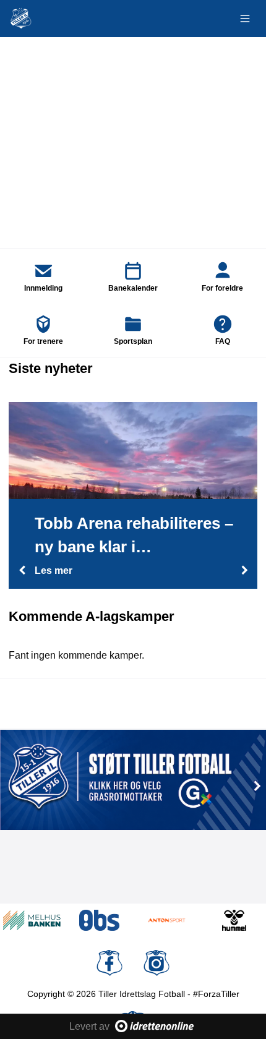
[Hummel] (234, 920)
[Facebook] (109, 963)
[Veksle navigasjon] (245, 18)
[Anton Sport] (167, 920)
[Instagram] (156, 963)
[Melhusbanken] (32, 920)
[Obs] (99, 920)
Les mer (53, 570)
